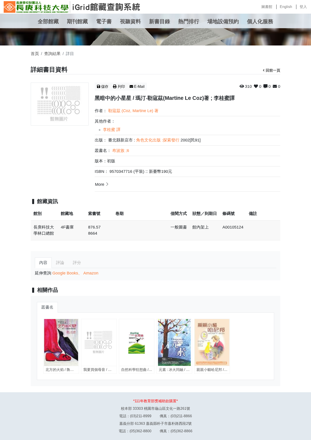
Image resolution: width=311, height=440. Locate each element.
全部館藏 (48, 21)
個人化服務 (260, 21)
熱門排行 (188, 21)
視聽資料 (130, 21)
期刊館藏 (77, 21)
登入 (303, 7)
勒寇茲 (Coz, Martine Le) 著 (133, 110)
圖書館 (266, 7)
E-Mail (139, 86)
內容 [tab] (43, 262)
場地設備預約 (223, 21)
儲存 (104, 86)
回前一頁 (273, 70)
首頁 (35, 53)
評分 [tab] (77, 262)
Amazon (90, 273)
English (286, 7)
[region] (155, 226)
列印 (121, 86)
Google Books (65, 273)
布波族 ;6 (120, 150)
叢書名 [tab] (47, 307)
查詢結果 (52, 53)
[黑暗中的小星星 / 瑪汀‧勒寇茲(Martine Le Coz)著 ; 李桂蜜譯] (60, 104)
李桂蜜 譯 (111, 129)
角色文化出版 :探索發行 (157, 140)
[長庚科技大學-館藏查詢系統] (72, 7)
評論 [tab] (60, 262)
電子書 (104, 21)
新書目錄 (159, 21)
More (99, 184)
